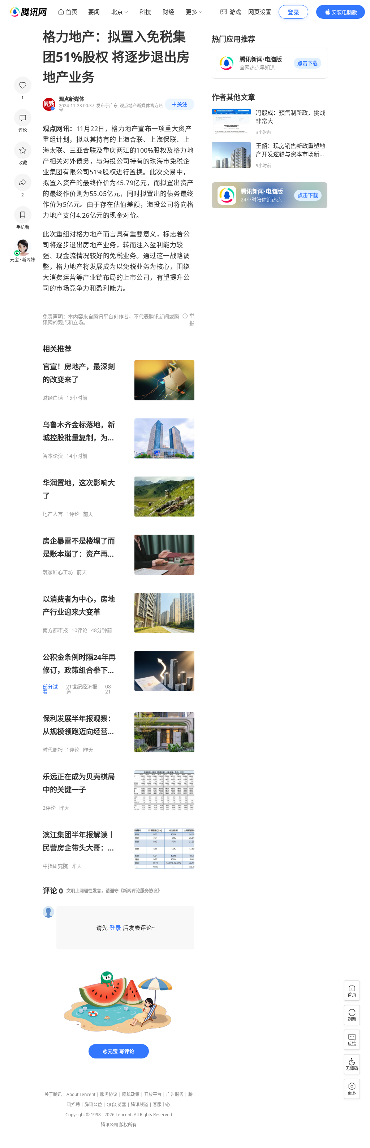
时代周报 (53, 749)
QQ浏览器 (116, 1104)
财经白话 (53, 397)
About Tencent (80, 1094)
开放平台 (153, 1094)
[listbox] (118, 607)
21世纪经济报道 (81, 689)
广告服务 (175, 1094)
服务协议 (108, 1094)
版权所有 (128, 1125)
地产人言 (53, 514)
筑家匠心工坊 (58, 572)
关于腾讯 (53, 1094)
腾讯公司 (109, 1125)
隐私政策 (130, 1094)
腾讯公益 (93, 1104)
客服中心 (161, 1104)
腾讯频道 (139, 1104)
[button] (307, 63)
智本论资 (53, 455)
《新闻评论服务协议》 (140, 891)
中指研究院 (55, 866)
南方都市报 (55, 630)
